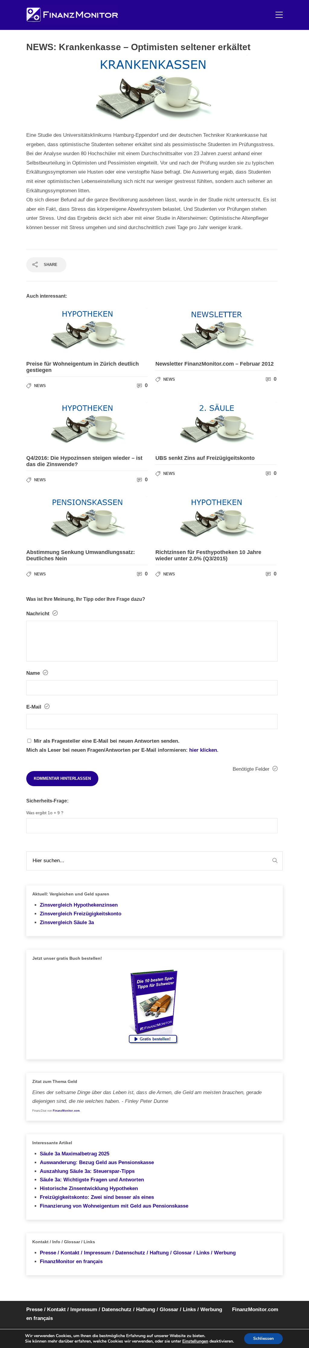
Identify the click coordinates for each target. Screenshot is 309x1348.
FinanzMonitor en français (71, 1261)
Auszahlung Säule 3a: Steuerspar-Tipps (87, 1171)
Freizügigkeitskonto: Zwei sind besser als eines (97, 1197)
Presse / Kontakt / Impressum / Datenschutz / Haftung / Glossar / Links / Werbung (138, 1253)
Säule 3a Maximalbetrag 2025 (74, 1154)
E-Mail (34, 707)
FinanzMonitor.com (66, 1110)
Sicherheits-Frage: (47, 800)
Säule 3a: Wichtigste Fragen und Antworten (92, 1180)
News (40, 385)
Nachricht (38, 613)
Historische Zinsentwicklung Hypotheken (89, 1188)
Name (33, 673)
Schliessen (263, 1338)
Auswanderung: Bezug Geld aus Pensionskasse (97, 1162)
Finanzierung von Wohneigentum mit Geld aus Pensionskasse (114, 1206)
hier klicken (203, 750)
